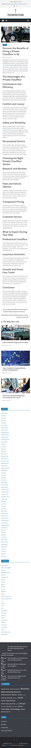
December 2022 (5, 518)
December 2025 (5, 432)
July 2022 (3, 530)
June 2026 (3, 418)
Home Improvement (6, 596)
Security (3, 615)
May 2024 (3, 477)
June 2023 (3, 504)
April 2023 (3, 508)
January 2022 (4, 544)
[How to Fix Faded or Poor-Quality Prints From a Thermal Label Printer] (4, 660)
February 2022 (4, 542)
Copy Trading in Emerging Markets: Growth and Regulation (14, 369)
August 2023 (4, 499)
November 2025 (5, 434)
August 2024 (4, 470)
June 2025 (3, 446)
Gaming (3, 586)
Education (3, 575)
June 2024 (3, 475)
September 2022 (5, 525)
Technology (4, 627)
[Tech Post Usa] (3, 20)
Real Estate (3, 613)
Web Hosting (4, 634)
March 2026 (4, 425)
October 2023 (4, 494)
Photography (4, 610)
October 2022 (4, 523)
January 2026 (4, 430)
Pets (2, 608)
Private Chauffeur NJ (14, 65)
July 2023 (3, 501)
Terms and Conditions (6, 730)
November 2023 (5, 492)
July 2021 (3, 549)
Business (4, 44)
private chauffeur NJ (7, 128)
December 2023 (5, 489)
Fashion (3, 579)
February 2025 (4, 456)
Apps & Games (4, 565)
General (3, 589)
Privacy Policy (4, 727)
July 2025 (3, 444)
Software (3, 622)
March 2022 (4, 539)
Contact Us (4, 721)
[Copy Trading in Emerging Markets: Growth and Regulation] (15, 351)
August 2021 (4, 546)
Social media (4, 620)
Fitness (3, 584)
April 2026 (3, 423)
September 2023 (5, 496)
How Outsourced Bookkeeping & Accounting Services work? (14, 396)
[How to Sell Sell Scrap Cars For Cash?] (15, 326)
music (2, 606)
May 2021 (3, 554)
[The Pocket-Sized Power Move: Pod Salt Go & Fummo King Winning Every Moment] (4, 648)
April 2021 (3, 556)
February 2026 (4, 427)
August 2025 (4, 442)
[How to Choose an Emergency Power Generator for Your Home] (4, 678)
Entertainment (4, 577)
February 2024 (4, 484)
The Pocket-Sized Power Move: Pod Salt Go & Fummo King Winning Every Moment (17, 648)
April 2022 (3, 537)
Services (3, 617)
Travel (2, 629)
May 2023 (3, 506)
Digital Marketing (5, 572)
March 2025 (4, 454)
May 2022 (3, 535)
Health (2, 594)
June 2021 (3, 551)
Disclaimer (3, 724)
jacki (11, 57)
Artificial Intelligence (6, 567)
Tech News (3, 625)
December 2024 (5, 461)
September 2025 (5, 439)
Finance (3, 582)
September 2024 (5, 468)
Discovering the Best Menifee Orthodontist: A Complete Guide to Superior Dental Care (15, 310)
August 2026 (4, 413)
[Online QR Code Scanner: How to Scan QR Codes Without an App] (4, 672)
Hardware (3, 591)
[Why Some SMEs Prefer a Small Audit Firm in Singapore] (4, 666)
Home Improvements (6, 598)
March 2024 (4, 482)
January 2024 (4, 487)
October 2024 (4, 465)
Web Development (5, 632)
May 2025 (3, 449)
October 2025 (4, 437)
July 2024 (3, 473)
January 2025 (4, 458)
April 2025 (3, 451)
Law (2, 601)
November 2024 (5, 463)
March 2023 (4, 511)
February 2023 (4, 513)
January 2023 (4, 515)
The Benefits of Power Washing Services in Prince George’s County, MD (14, 316)
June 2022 (3, 532)
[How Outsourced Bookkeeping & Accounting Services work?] (15, 379)
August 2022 (4, 527)
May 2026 (3, 420)
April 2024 (3, 480)
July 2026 (3, 415)
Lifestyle (3, 603)
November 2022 (5, 520)
